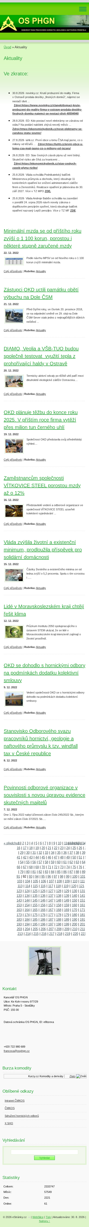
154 (27, 905)
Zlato (70, 1076)
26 (80, 848)
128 (58, 891)
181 (82, 915)
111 (82, 881)
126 (42, 891)
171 (82, 910)
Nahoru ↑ (44, 1221)
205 (35, 929)
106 (43, 881)
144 (27, 900)
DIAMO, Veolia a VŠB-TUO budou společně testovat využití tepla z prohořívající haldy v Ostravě (41, 356)
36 (65, 852)
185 (35, 919)
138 (58, 896)
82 (40, 872)
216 (43, 934)
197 (50, 924)
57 (40, 862)
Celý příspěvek (13, 271)
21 (49, 848)
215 (36, 934)
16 (18, 848)
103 (19, 881)
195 (35, 924)
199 (66, 924)
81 (34, 872)
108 (59, 881)
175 (35, 915)
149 (66, 900)
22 (55, 848)
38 (77, 852)
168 (58, 910)
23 (62, 848)
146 (42, 900)
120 (73, 886)
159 (66, 905)
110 (74, 881)
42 (24, 857)
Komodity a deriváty (49, 1076)
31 (34, 852)
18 (31, 848)
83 (46, 872)
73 (62, 867)
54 (21, 862)
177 (50, 915)
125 (35, 891)
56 (34, 862)
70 (43, 867)
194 (27, 924)
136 (42, 896)
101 (82, 876)
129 (66, 891)
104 (27, 881)
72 (55, 867)
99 (67, 876)
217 (51, 934)
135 (35, 896)
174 (27, 915)
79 (21, 872)
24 (68, 848)
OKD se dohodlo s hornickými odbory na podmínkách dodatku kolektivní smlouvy (44, 673)
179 (66, 915)
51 (80, 857)
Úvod (7, 47)
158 (58, 905)
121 (81, 886)
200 (74, 924)
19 (37, 848)
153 (19, 905)
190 (74, 919)
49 (68, 857)
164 (27, 910)
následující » (76, 843)
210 (74, 929)
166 (42, 910)
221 (83, 934)
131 (82, 891)
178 (58, 915)
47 (55, 857)
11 (65, 843)
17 (24, 848)
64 (83, 862)
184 (27, 919)
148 (58, 900)
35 (59, 852)
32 (40, 852)
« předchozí (12, 843)
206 (43, 929)
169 (66, 910)
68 (31, 867)
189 (66, 919)
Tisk (48, 1217)
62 (71, 862)
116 (43, 886)
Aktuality (41, 271)
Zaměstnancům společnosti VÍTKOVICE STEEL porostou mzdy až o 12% (42, 485)
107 (51, 881)
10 (59, 843)
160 (74, 905)
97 (55, 876)
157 (50, 905)
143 (19, 900)
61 (65, 862)
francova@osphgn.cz (17, 1050)
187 (50, 919)
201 (82, 924)
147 (50, 900)
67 (24, 867)
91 (18, 876)
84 (52, 872)
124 (27, 891)
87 (71, 872)
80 (28, 872)
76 (80, 867)
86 (65, 872)
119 (66, 886)
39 (83, 852)
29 (21, 852)
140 (74, 896)
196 (42, 924)
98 (61, 876)
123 (19, 891)
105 (35, 881)
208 (59, 929)
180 (74, 915)
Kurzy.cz (31, 1076)
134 (27, 896)
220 (75, 934)
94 (37, 876)
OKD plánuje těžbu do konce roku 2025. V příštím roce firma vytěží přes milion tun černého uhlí (41, 420)
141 (82, 896)
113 (20, 886)
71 (49, 867)
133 (19, 896)
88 (77, 872)
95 (43, 876)
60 (59, 862)
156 (42, 905)
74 (68, 867)
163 (19, 910)
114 (27, 886)
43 (31, 857)
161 (82, 905)
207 (51, 929)
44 (37, 857)
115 (35, 886)
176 (42, 915)
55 (28, 862)
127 (50, 891)
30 (28, 852)
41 (18, 857)
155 (35, 905)
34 (52, 852)
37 (71, 852)
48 (62, 857)
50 (74, 857)
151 (82, 900)
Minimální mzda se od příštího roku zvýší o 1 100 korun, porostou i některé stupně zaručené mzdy (42, 238)
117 (50, 886)
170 (74, 910)
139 (66, 896)
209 (66, 929)
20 (43, 848)
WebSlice (38, 1217)
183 (19, 919)
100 (74, 876)
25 (74, 848)
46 (49, 857)
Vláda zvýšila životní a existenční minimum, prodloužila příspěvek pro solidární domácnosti (43, 549)
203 (19, 929)
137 (50, 896)
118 (58, 886)
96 (49, 876)
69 (37, 867)
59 (52, 862)
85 (59, 872)
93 (30, 876)
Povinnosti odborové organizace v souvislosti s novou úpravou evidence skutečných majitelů (44, 795)
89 (83, 872)
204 (27, 929)
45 (43, 857)
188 (58, 919)
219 (67, 934)
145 (35, 900)
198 (58, 924)
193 (19, 924)
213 (20, 934)
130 (74, 891)
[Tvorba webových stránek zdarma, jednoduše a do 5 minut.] (29, 1217)
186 (42, 919)
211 (82, 929)
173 (19, 915)
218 (59, 934)
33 (46, 852)
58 (46, 862)
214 (28, 934)
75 (74, 867)
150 (74, 900)
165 (35, 910)
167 (50, 910)
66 (18, 867)
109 (67, 881)
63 (77, 862)
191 (82, 919)
